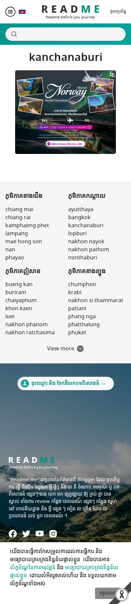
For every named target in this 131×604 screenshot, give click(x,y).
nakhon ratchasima (30, 333)
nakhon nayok (86, 242)
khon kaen (18, 309)
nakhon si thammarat (95, 300)
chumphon (82, 284)
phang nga (82, 317)
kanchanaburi (85, 226)
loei (9, 317)
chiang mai (19, 209)
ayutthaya (80, 209)
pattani (77, 309)
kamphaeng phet (27, 226)
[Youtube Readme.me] (40, 533)
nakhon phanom (26, 325)
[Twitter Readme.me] (26, 533)
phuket (77, 333)
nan (10, 250)
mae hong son (23, 242)
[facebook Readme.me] (13, 534)
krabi (74, 292)
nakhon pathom (88, 250)
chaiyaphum (21, 300)
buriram (15, 292)
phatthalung (84, 325)
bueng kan (19, 284)
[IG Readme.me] (53, 534)
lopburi (77, 234)
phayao (14, 258)
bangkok (79, 217)
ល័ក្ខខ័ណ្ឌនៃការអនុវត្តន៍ (32, 568)
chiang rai (18, 217)
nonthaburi (82, 258)
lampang (16, 234)
